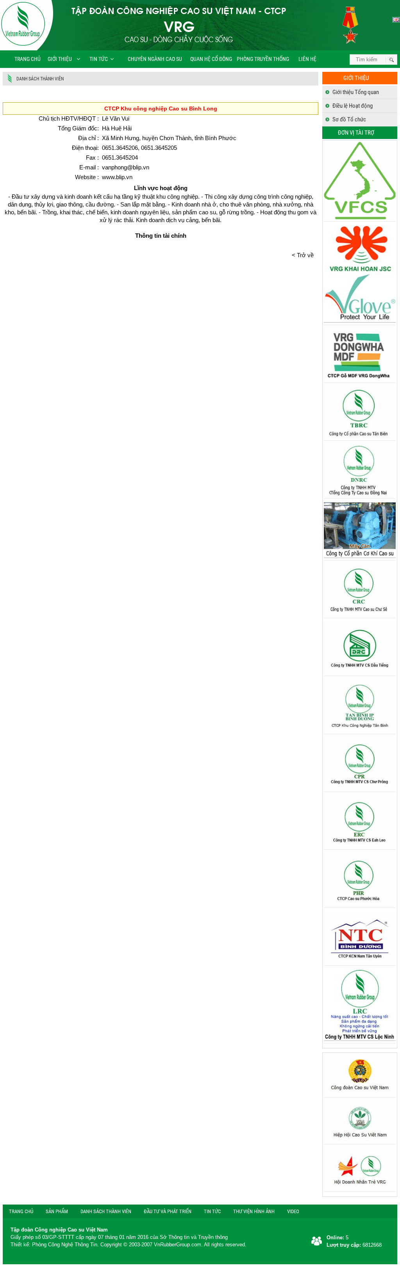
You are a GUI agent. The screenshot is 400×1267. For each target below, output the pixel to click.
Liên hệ (307, 59)
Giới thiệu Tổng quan (355, 92)
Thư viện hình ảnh (254, 1211)
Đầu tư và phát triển (167, 1211)
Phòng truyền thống (263, 59)
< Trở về (305, 255)
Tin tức (98, 59)
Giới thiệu (59, 59)
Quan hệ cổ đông (211, 59)
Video (293, 1211)
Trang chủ (27, 59)
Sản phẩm (57, 1211)
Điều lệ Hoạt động (352, 105)
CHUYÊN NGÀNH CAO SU (152, 59)
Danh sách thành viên (40, 79)
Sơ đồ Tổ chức (349, 119)
